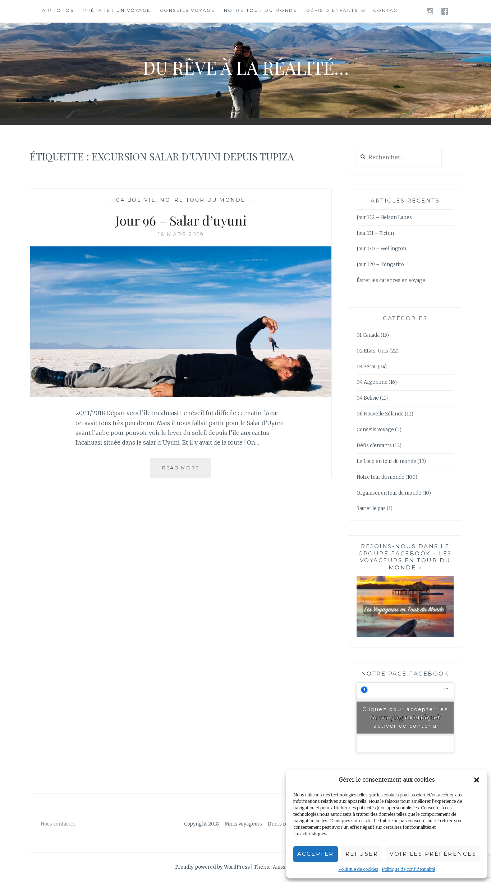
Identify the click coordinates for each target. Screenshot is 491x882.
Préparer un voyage (117, 10)
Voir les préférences (433, 853)
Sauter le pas (371, 508)
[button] (476, 779)
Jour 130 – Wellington (381, 249)
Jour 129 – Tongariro (380, 265)
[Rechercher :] (399, 158)
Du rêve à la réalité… (246, 67)
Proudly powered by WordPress (212, 867)
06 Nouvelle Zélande (380, 414)
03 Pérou (367, 367)
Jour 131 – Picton (375, 233)
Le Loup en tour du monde (386, 461)
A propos (58, 10)
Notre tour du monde (261, 10)
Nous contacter (58, 824)
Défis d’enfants (332, 10)
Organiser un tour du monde (389, 493)
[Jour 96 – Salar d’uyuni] (180, 395)
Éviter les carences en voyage (391, 280)
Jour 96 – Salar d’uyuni (181, 220)
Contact (387, 10)
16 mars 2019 (181, 234)
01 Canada (368, 335)
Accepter (315, 853)
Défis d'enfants (374, 445)
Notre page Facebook (405, 673)
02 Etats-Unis (372, 351)
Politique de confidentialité (408, 869)
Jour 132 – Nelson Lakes (384, 217)
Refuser (361, 853)
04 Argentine (372, 382)
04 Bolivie (136, 200)
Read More (186, 471)
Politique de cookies (358, 869)
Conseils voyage (187, 10)
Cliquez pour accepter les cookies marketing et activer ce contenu (405, 717)
